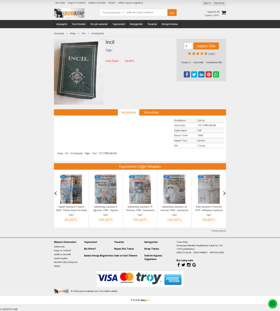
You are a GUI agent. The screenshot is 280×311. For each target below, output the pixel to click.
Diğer (88, 153)
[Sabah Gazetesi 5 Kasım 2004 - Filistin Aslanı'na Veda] (71, 176)
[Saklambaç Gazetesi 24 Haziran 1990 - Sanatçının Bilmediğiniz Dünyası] (174, 176)
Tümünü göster (218, 230)
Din (67, 153)
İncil (94, 153)
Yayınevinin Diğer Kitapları (140, 166)
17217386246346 (107, 153)
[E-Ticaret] (145, 300)
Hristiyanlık (76, 153)
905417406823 (200, 252)
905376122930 (217, 252)
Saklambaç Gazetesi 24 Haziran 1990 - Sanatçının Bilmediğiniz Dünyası (174, 210)
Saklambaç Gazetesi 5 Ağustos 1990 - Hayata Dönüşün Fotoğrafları (105, 210)
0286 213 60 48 (183, 252)
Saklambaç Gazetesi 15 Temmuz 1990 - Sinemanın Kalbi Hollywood (140, 210)
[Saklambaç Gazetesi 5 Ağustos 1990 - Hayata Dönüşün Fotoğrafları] (106, 176)
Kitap (60, 153)
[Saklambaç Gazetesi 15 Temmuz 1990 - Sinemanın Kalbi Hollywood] (140, 176)
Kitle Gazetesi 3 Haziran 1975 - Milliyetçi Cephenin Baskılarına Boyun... (209, 210)
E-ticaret (135, 300)
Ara (172, 13)
